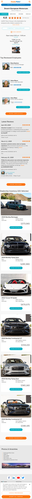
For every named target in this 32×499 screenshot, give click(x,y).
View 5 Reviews (23, 72)
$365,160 (25, 386)
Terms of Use (18, 481)
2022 (9, 298)
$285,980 (25, 264)
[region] (16, 490)
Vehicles (28, 14)
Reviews (21, 14)
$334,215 (25, 345)
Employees (13, 14)
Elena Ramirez (10, 172)
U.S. (2, 481)
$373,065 (25, 224)
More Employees (16, 113)
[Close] (29, 484)
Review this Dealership (16, 4)
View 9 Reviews (23, 89)
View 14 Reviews (23, 107)
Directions (16, 44)
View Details (16, 227)
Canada (5, 481)
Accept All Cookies (16, 496)
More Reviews (16, 184)
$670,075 (25, 305)
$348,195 (25, 426)
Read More (16, 24)
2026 (10, 217)
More (28, 131)
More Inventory (16, 438)
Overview (4, 14)
